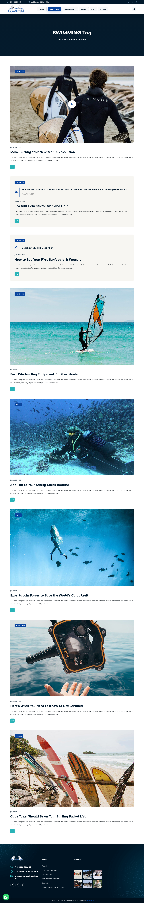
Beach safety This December (37, 247)
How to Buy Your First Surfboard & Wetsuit (48, 260)
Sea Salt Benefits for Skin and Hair (41, 206)
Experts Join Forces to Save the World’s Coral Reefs (49, 595)
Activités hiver (47, 874)
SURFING (19, 736)
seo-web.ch (90, 900)
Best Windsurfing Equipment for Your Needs (44, 374)
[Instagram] (137, 2)
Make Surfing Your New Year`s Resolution (42, 152)
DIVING (18, 405)
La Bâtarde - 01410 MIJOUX (40, 2)
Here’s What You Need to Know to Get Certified (46, 706)
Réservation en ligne (49, 870)
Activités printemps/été (51, 879)
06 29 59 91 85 (25, 867)
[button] (134, 9)
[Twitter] (129, 2)
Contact (45, 883)
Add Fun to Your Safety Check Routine (39, 485)
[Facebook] (133, 2)
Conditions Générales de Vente (53, 887)
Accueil (44, 866)
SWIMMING (20, 72)
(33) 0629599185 (15, 2)
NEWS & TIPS (20, 626)
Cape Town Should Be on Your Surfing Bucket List (48, 816)
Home (59, 39)
